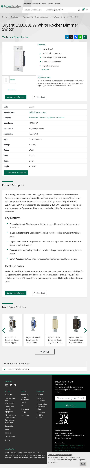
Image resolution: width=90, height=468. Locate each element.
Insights (8, 433)
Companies (9, 426)
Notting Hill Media (69, 436)
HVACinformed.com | (78, 448)
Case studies (10, 436)
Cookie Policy (52, 462)
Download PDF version (17, 173)
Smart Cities (25, 415)
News (7, 429)
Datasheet (41, 97)
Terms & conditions (41, 399)
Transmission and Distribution (10, 400)
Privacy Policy (68, 457)
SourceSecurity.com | (62, 445)
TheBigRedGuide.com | (63, 448)
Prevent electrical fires (33, 10)
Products (8, 395)
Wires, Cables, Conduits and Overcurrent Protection (10, 419)
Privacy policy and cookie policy (42, 406)
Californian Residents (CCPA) (41, 415)
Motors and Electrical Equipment (9, 409)
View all (44, 351)
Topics (23, 391)
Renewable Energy (25, 410)
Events (7, 440)
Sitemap (40, 395)
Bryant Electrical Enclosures (18, 369)
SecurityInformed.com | (77, 445)
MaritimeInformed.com (62, 450)
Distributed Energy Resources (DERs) (25, 398)
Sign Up (70, 405)
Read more (45, 69)
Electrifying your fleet (54, 10)
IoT (22, 405)
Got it (83, 464)
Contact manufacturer (15, 97)
